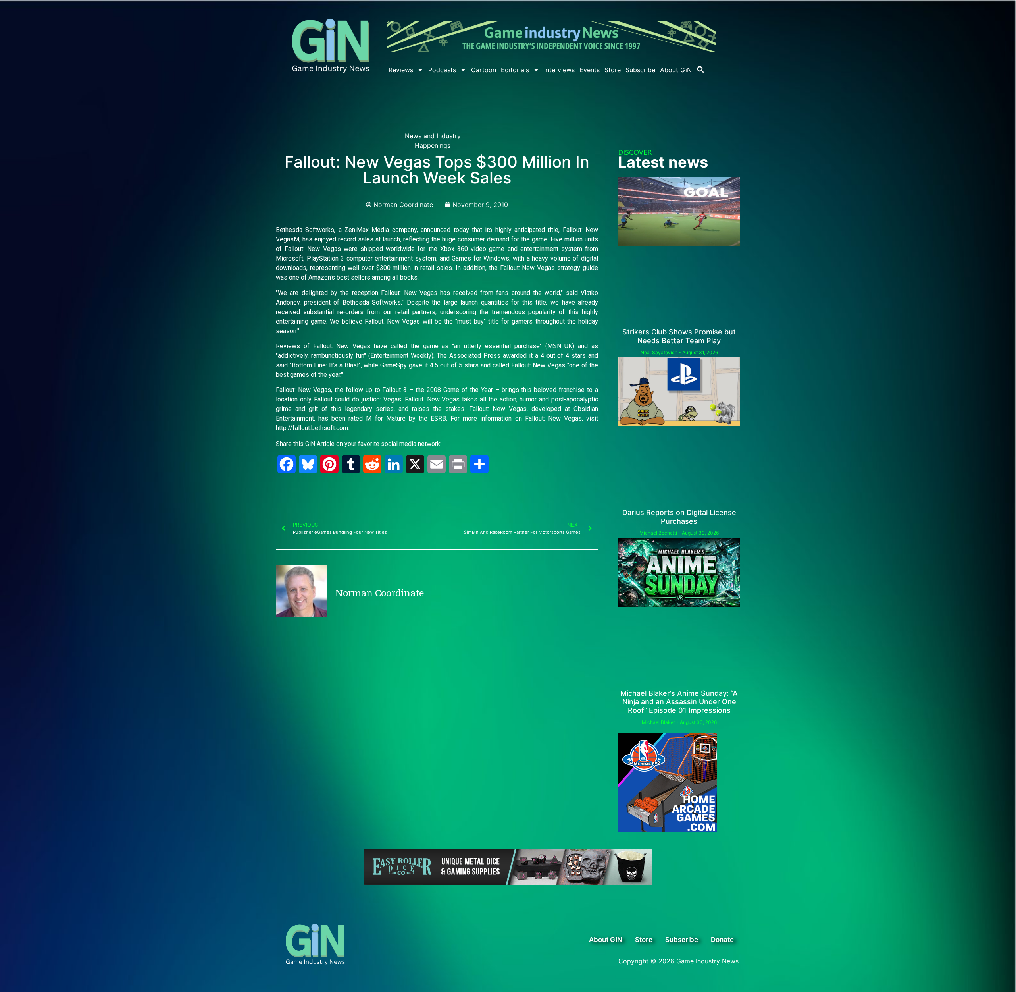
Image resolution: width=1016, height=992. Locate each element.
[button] (700, 69)
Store (612, 70)
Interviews (559, 70)
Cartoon (483, 70)
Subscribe (640, 70)
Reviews (401, 70)
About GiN (676, 70)
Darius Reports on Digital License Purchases (679, 516)
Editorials (515, 70)
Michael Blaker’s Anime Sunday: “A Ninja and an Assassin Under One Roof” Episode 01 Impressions (679, 701)
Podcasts (442, 70)
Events (589, 70)
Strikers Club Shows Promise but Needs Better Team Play (679, 336)
